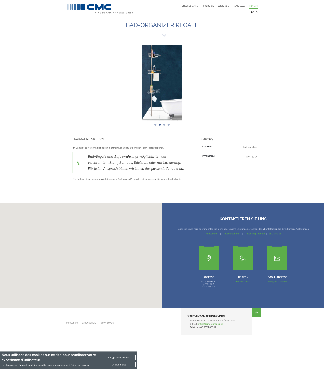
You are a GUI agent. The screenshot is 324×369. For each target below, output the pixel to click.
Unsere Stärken (190, 6)
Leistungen (224, 6)
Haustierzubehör (231, 233)
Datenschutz (89, 323)
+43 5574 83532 (243, 281)
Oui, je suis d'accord (118, 357)
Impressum (72, 323)
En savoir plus (119, 364)
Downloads (107, 323)
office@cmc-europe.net (277, 281)
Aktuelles (239, 6)
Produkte (208, 6)
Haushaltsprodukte (255, 233)
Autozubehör (212, 233)
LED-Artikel (275, 233)
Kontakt (253, 6)
